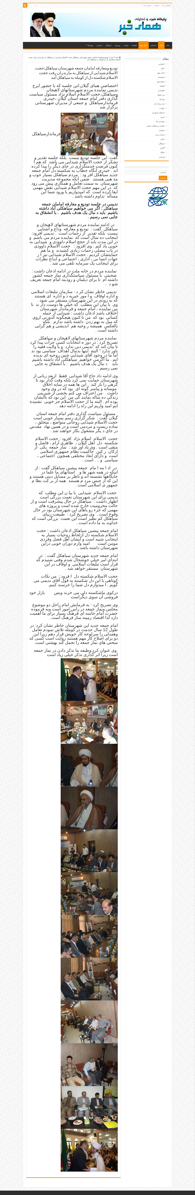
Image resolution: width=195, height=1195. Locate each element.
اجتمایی (153, 45)
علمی (162, 139)
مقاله (162, 152)
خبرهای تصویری (158, 113)
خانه (167, 45)
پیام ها (162, 99)
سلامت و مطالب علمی (155, 126)
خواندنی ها (160, 121)
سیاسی (99, 45)
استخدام (161, 77)
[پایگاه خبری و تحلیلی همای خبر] (100, 24)
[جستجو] (25, 5)
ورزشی (117, 45)
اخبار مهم (143, 45)
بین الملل (161, 95)
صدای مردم (160, 135)
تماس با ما (147, 5)
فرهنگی (108, 45)
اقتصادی (161, 90)
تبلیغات (156, 5)
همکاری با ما (166, 5)
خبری (162, 117)
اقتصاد (134, 45)
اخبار (161, 45)
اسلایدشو (161, 82)
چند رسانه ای (159, 104)
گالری (162, 148)
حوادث (126, 45)
